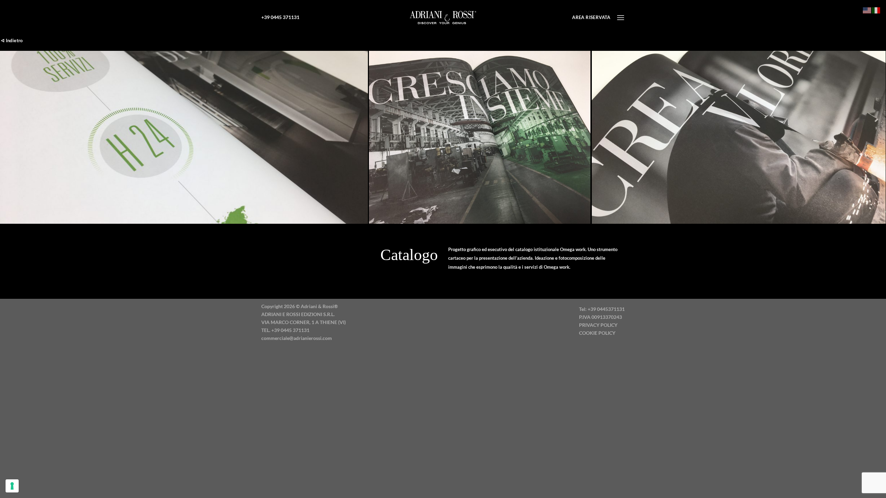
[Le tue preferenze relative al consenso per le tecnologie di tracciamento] (12, 485)
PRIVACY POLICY (598, 325)
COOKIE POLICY (597, 333)
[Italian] (876, 9)
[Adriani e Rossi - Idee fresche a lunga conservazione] (443, 17)
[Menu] (620, 17)
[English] (867, 9)
